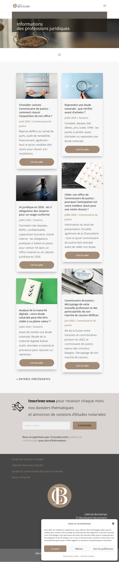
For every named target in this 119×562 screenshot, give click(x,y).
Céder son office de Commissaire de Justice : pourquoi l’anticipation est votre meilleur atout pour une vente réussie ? (81, 202)
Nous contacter (21, 477)
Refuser (79, 548)
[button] (113, 523)
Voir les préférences (103, 548)
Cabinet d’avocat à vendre (27, 465)
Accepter (55, 548)
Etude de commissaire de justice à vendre (37, 471)
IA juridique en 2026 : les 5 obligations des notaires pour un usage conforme (35, 210)
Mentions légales (87, 556)
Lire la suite (36, 162)
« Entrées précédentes (33, 379)
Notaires (38, 220)
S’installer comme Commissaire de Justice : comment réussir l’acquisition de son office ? (35, 110)
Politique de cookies (71, 556)
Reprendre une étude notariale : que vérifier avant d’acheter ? (78, 108)
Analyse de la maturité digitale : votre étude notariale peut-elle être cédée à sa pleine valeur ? (35, 315)
